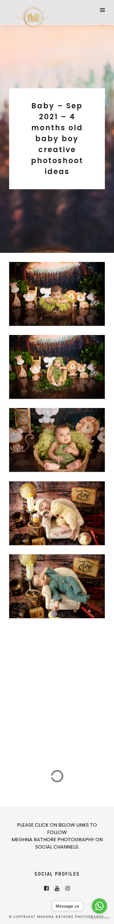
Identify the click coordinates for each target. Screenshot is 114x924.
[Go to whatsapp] (99, 906)
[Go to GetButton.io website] (99, 918)
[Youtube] (57, 888)
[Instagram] (67, 888)
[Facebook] (46, 888)
